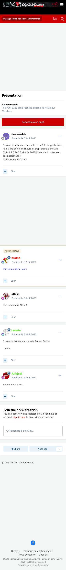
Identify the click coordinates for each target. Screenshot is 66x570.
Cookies (43, 554)
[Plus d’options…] (60, 136)
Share (16, 448)
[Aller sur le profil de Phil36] (6, 260)
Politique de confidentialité (38, 551)
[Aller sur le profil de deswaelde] (6, 136)
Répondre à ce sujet (33, 121)
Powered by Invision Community (33, 565)
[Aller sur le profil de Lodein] (6, 332)
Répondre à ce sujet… (21, 430)
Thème (15, 551)
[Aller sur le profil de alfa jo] (6, 296)
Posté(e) (24, 138)
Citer (13, 171)
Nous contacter (27, 554)
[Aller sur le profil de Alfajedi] (6, 375)
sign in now (19, 417)
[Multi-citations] (5, 171)
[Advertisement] (33, 58)
